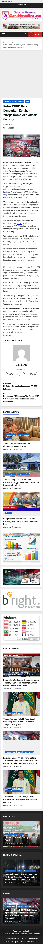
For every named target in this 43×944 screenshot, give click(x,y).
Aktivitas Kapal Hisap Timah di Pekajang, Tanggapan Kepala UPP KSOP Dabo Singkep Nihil (21, 482)
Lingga (19, 474)
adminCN (8, 125)
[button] (3, 34)
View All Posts (30, 374)
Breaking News (11, 435)
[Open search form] (25, 34)
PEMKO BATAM (29, 752)
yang (5, 195)
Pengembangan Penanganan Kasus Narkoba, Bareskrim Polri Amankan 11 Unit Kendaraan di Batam (21, 877)
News (37, 34)
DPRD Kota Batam (10, 101)
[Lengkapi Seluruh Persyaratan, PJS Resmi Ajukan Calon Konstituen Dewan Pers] (21, 504)
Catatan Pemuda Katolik (14, 791)
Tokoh (27, 101)
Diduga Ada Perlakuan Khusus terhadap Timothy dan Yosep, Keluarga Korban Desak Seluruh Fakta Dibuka (21, 683)
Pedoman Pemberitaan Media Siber (17, 934)
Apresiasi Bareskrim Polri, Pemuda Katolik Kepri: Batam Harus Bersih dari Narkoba (20, 799)
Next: (21, 397)
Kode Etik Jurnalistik (21, 931)
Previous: (20, 386)
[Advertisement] (21, 73)
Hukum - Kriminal (23, 435)
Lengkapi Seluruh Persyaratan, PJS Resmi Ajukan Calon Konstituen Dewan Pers (20, 521)
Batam (19, 674)
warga (5, 171)
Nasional (21, 101)
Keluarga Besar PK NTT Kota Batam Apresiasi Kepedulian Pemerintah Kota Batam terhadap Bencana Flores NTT (20, 760)
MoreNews (20, 941)
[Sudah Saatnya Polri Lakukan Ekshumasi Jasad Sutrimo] (21, 429)
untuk (19, 223)
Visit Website (12, 374)
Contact (36, 934)
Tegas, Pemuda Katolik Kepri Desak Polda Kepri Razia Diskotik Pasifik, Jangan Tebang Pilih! (19, 722)
